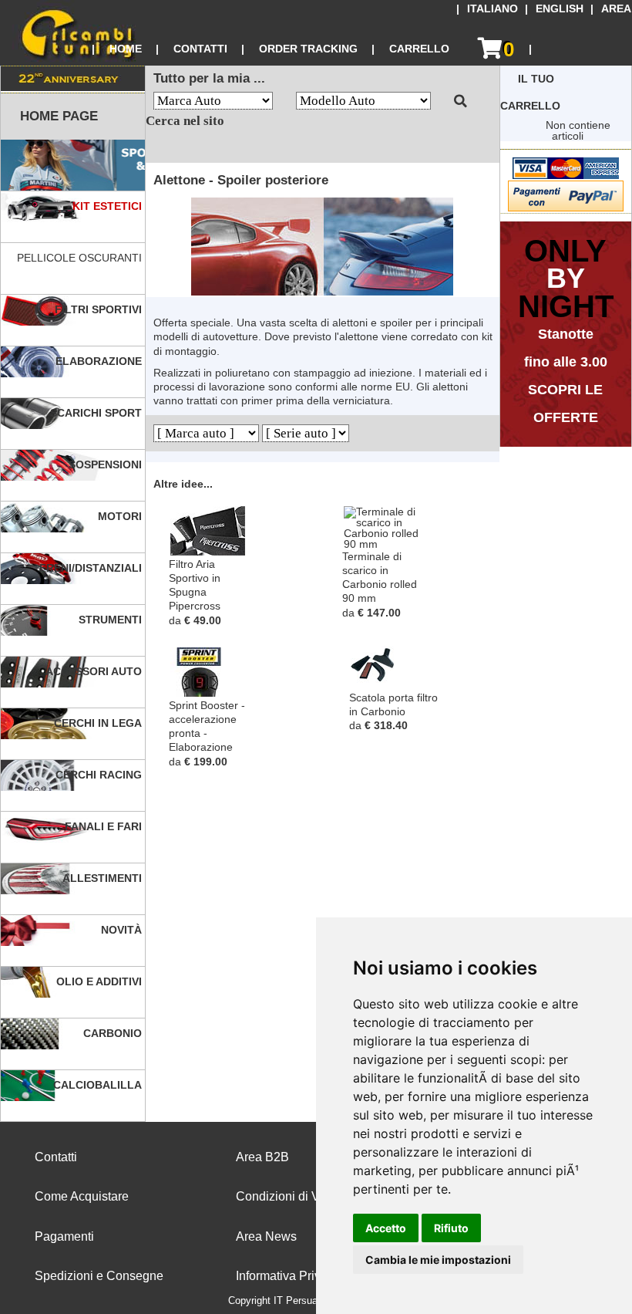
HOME (125, 48)
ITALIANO (492, 9)
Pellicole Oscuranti (81, 258)
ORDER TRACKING (308, 48)
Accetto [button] (385, 1228)
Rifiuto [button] (451, 1228)
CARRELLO (419, 48)
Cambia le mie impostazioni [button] (438, 1259)
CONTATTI (200, 48)
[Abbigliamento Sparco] (73, 165)
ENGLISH (559, 9)
